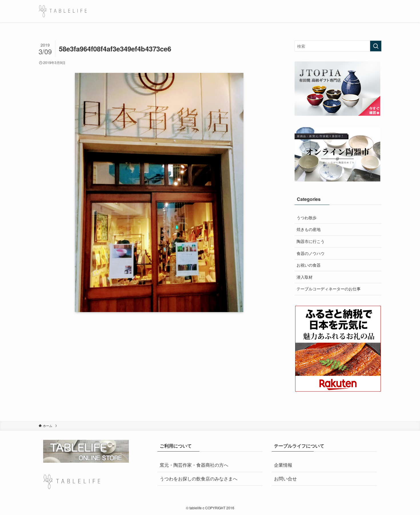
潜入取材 (305, 277)
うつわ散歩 (307, 217)
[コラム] (63, 11)
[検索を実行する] (375, 46)
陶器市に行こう (311, 241)
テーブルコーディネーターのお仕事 (329, 289)
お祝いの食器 (309, 265)
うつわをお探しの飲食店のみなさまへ (198, 478)
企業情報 (283, 465)
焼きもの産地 (309, 229)
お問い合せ (285, 478)
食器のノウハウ (311, 253)
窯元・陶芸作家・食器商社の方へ (194, 465)
